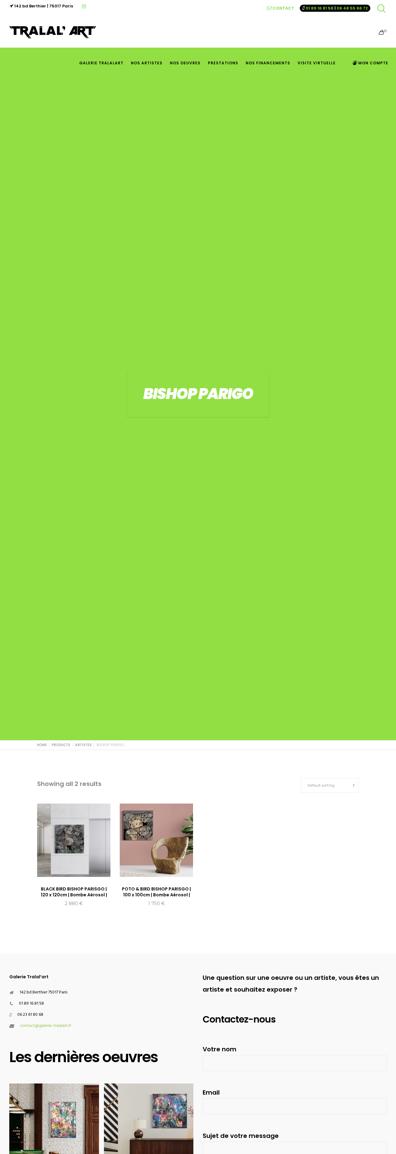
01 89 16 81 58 (320, 8)
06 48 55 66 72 (352, 8)
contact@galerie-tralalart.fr (45, 1025)
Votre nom (219, 1049)
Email (211, 1092)
